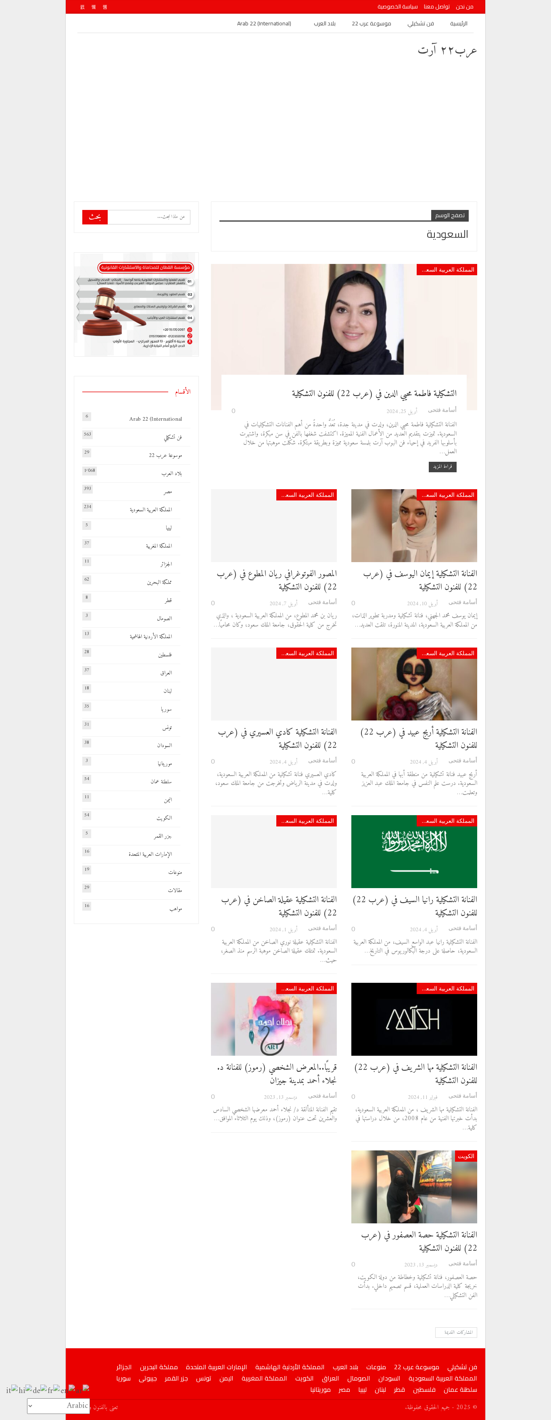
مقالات (175, 891)
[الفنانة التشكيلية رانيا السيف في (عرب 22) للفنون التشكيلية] (414, 851)
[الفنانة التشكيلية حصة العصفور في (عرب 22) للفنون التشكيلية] (414, 1186)
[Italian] (12, 1391)
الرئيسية (459, 23)
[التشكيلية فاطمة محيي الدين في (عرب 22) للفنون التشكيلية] (344, 337)
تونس (167, 727)
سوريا (166, 709)
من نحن (465, 6)
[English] (68, 1391)
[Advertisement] (275, 129)
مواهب (175, 909)
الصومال (164, 619)
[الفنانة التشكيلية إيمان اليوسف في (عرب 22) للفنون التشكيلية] (414, 525)
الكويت (466, 1156)
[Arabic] (83, 1391)
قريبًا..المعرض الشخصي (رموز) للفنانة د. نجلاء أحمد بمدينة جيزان (277, 1074)
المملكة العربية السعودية (445, 269)
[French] (54, 1391)
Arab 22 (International (155, 419)
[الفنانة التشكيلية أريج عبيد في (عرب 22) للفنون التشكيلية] (414, 684)
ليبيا (169, 528)
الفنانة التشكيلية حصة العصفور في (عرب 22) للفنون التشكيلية (419, 1241)
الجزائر (166, 564)
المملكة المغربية (159, 546)
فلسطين (165, 655)
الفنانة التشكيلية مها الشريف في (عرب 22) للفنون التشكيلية (415, 1074)
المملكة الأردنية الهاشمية (151, 637)
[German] (40, 1391)
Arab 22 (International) (264, 23)
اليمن (168, 800)
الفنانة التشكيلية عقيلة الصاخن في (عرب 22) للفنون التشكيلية (279, 906)
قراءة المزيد (442, 467)
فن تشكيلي (420, 23)
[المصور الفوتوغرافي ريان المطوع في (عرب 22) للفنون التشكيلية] (274, 525)
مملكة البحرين (159, 582)
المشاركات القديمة (458, 1333)
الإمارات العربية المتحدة (150, 854)
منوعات (175, 873)
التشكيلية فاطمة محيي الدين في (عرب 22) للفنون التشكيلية (374, 394)
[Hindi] (26, 1391)
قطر (168, 601)
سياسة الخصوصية (398, 6)
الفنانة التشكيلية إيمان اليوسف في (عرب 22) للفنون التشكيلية (420, 580)
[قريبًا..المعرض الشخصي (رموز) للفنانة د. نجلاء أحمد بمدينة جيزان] (274, 1019)
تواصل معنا (437, 6)
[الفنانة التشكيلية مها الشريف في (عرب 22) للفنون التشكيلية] (414, 1019)
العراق (166, 673)
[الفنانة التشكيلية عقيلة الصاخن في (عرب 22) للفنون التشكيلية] (274, 851)
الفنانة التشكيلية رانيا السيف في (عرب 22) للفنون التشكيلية (414, 906)
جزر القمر (163, 836)
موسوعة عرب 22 (371, 23)
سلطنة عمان (161, 782)
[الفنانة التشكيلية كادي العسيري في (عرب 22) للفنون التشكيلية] (274, 684)
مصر (168, 492)
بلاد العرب (325, 23)
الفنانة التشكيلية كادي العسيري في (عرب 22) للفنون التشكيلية (277, 739)
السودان (164, 746)
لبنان (167, 691)
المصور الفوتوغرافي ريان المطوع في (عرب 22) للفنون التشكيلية (277, 580)
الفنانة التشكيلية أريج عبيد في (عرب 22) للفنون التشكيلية (418, 739)
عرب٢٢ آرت (447, 50)
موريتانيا (165, 764)
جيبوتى (148, 1378)
